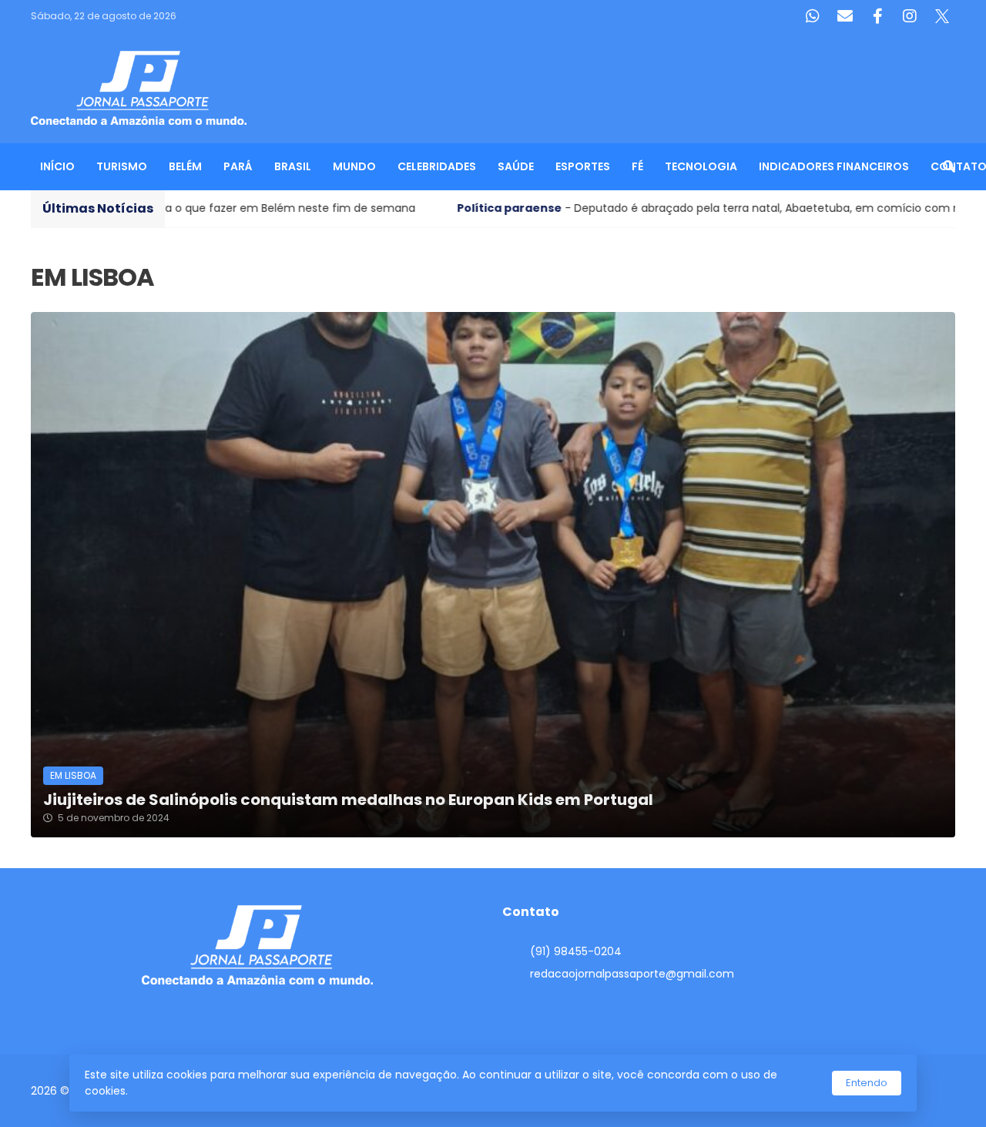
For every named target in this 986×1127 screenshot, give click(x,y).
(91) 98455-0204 (576, 951)
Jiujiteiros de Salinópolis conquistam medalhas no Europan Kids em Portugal (348, 800)
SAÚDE (516, 166)
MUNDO (354, 166)
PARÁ (238, 166)
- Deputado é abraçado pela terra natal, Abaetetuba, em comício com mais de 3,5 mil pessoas (592, 208)
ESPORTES (582, 166)
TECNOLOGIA (701, 166)
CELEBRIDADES (436, 166)
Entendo (866, 1082)
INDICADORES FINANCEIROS (834, 166)
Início (57, 166)
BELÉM (185, 166)
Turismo (121, 166)
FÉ (637, 166)
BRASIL (292, 166)
